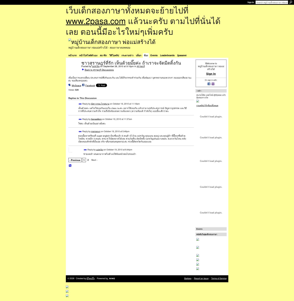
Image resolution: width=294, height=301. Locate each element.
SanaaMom (96, 118)
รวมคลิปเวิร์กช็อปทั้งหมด (207, 105)
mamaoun (95, 131)
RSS (70, 165)
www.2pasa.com (96, 20)
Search (290, 2)
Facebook (90, 85)
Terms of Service (219, 278)
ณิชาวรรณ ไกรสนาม (100, 103)
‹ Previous (75, 160)
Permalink (80, 104)
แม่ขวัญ (96, 66)
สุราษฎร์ (141, 66)
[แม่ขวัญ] (73, 70)
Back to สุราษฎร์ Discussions (99, 69)
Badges (187, 278)
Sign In (250, 2)
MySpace (76, 85)
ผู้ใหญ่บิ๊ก (91, 278)
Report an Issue (201, 278)
